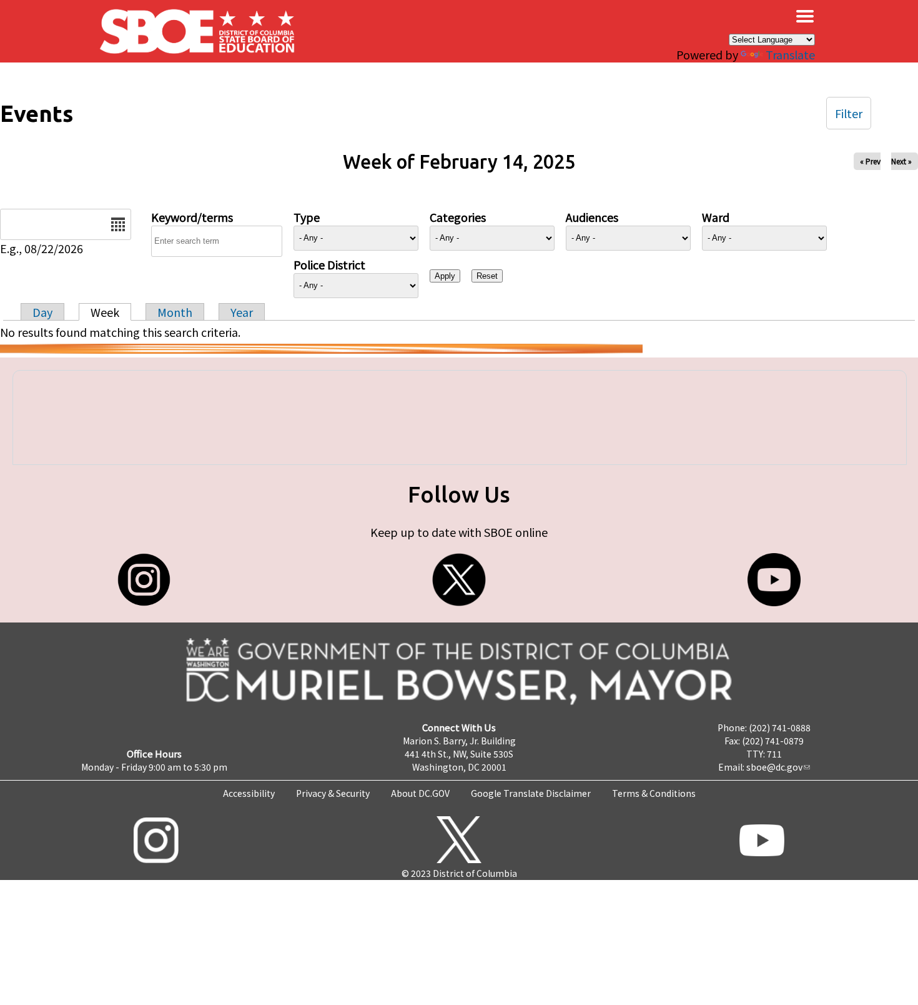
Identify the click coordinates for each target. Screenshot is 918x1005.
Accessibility (249, 793)
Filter (848, 113)
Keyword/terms (192, 217)
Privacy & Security (333, 793)
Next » (901, 161)
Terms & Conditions (654, 793)
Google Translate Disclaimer (531, 793)
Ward (715, 217)
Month (174, 312)
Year (241, 312)
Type (307, 217)
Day (42, 312)
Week (105, 312)
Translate (790, 54)
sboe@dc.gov (774, 767)
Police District (329, 264)
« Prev (870, 161)
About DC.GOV (420, 793)
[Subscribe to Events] (321, 349)
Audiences (592, 217)
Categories (458, 217)
